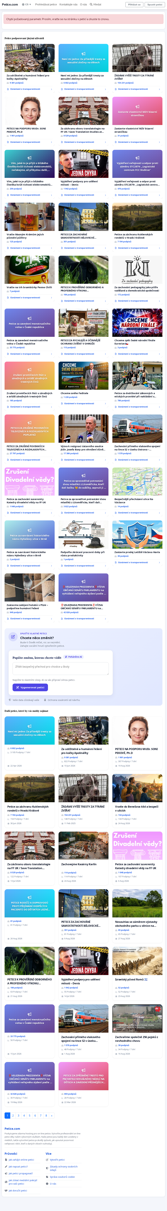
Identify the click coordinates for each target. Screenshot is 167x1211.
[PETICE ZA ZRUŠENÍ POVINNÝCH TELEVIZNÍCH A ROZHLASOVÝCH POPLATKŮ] (30, 438)
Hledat (97, 4)
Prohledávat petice (46, 4)
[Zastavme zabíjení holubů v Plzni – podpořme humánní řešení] (30, 597)
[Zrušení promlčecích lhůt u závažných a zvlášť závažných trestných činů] (30, 386)
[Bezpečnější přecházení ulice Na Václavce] (137, 492)
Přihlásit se (134, 4)
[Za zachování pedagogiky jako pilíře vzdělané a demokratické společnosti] (137, 280)
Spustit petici (154, 4)
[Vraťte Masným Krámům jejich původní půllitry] (30, 227)
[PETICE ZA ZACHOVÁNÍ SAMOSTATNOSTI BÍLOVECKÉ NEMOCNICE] (84, 227)
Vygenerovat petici (32, 687)
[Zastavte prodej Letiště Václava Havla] (137, 543)
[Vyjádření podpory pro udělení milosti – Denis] (84, 174)
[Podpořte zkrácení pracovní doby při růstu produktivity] (84, 545)
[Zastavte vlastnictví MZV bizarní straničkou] (137, 121)
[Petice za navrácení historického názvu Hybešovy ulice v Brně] (30, 544)
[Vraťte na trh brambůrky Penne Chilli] (30, 278)
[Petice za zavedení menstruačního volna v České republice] (30, 333)
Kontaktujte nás (68, 4)
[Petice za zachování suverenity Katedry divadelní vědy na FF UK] (30, 492)
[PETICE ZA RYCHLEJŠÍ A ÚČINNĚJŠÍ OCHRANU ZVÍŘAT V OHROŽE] (84, 333)
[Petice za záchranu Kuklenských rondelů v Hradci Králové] (137, 227)
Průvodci (11, 1154)
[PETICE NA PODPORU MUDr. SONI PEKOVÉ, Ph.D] (30, 121)
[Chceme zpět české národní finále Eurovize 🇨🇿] (137, 333)
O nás (83, 4)
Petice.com (10, 4)
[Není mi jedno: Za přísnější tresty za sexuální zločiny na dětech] (84, 68)
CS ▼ (28, 4)
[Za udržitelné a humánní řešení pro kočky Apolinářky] (30, 68)
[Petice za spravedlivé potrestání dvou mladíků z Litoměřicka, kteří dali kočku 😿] (84, 492)
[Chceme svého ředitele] (84, 384)
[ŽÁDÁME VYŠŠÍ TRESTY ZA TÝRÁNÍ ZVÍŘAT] (137, 68)
